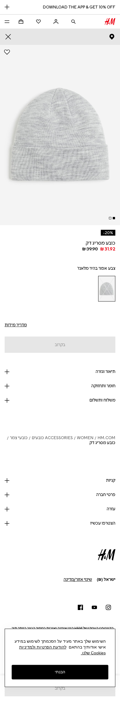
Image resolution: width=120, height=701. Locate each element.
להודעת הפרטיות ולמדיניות (42, 647)
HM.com (106, 438)
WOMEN (85, 438)
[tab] (113, 218)
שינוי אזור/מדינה (77, 579)
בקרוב (60, 345)
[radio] (106, 288)
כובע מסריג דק (102, 443)
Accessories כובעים (52, 438)
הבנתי (60, 672)
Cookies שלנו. (93, 653)
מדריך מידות (16, 325)
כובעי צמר (19, 438)
